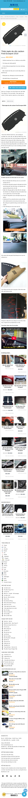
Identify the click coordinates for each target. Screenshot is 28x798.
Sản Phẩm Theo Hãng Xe (10, 16)
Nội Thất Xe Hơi (16, 91)
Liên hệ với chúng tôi (9, 793)
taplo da (10, 95)
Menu (3, 13)
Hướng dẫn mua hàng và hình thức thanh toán (10, 756)
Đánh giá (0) (10, 101)
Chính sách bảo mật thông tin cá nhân (8, 761)
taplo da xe (15, 95)
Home (2, 16)
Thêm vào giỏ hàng (18, 87)
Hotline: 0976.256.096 (19, 793)
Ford (17, 16)
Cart (24, 9)
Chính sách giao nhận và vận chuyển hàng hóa (10, 758)
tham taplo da (21, 95)
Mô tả (3, 101)
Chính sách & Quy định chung (7, 754)
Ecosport (21, 16)
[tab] (3, 101)
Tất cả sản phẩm (11, 93)
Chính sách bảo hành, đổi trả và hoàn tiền (9, 760)
